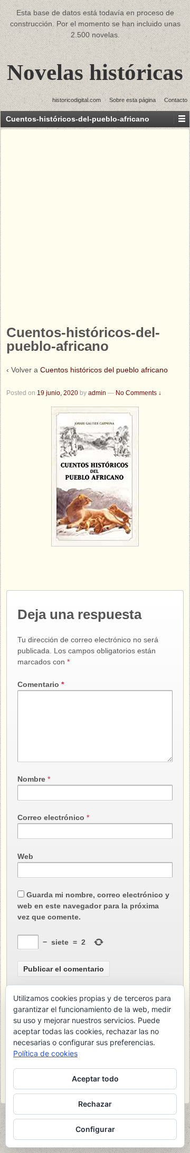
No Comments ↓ (139, 393)
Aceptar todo (95, 1078)
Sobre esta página (132, 100)
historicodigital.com (76, 100)
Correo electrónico (50, 817)
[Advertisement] (95, 224)
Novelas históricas (95, 72)
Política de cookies (45, 1053)
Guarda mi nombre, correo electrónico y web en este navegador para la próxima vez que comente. (93, 906)
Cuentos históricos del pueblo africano (104, 370)
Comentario (40, 684)
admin (97, 393)
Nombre (31, 779)
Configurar (95, 1129)
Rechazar (95, 1103)
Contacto (175, 100)
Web (25, 856)
